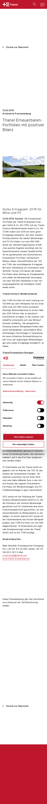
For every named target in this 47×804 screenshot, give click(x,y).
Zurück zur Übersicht (17, 47)
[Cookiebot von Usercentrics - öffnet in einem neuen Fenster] (33, 358)
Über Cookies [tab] (38, 365)
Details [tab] (23, 365)
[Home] (10, 4)
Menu (40, 5)
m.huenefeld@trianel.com (15, 555)
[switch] (40, 410)
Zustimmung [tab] (8, 365)
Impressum (30, 391)
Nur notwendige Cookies (23, 444)
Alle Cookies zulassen (23, 437)
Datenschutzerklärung (13, 391)
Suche (34, 4)
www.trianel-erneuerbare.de (16, 558)
